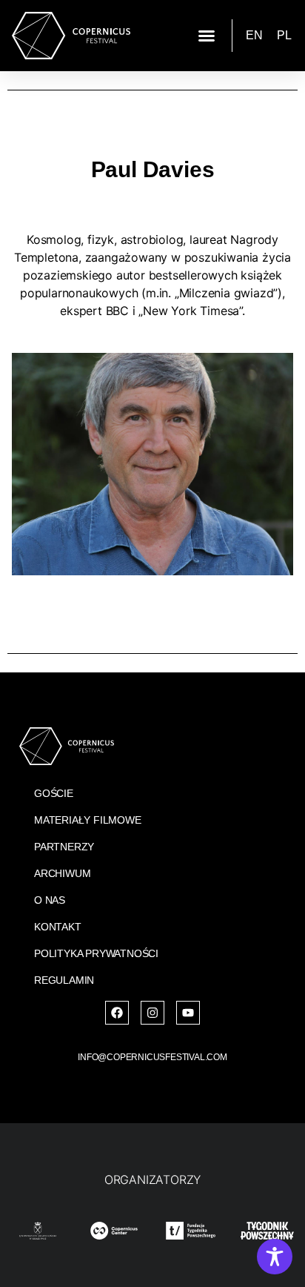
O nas (49, 900)
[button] (206, 35)
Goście (53, 793)
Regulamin (64, 980)
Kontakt (57, 927)
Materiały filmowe (87, 820)
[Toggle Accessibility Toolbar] (274, 1256)
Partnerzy (64, 847)
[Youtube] (188, 1013)
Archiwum (62, 873)
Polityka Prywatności (96, 953)
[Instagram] (152, 1013)
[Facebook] (117, 1013)
